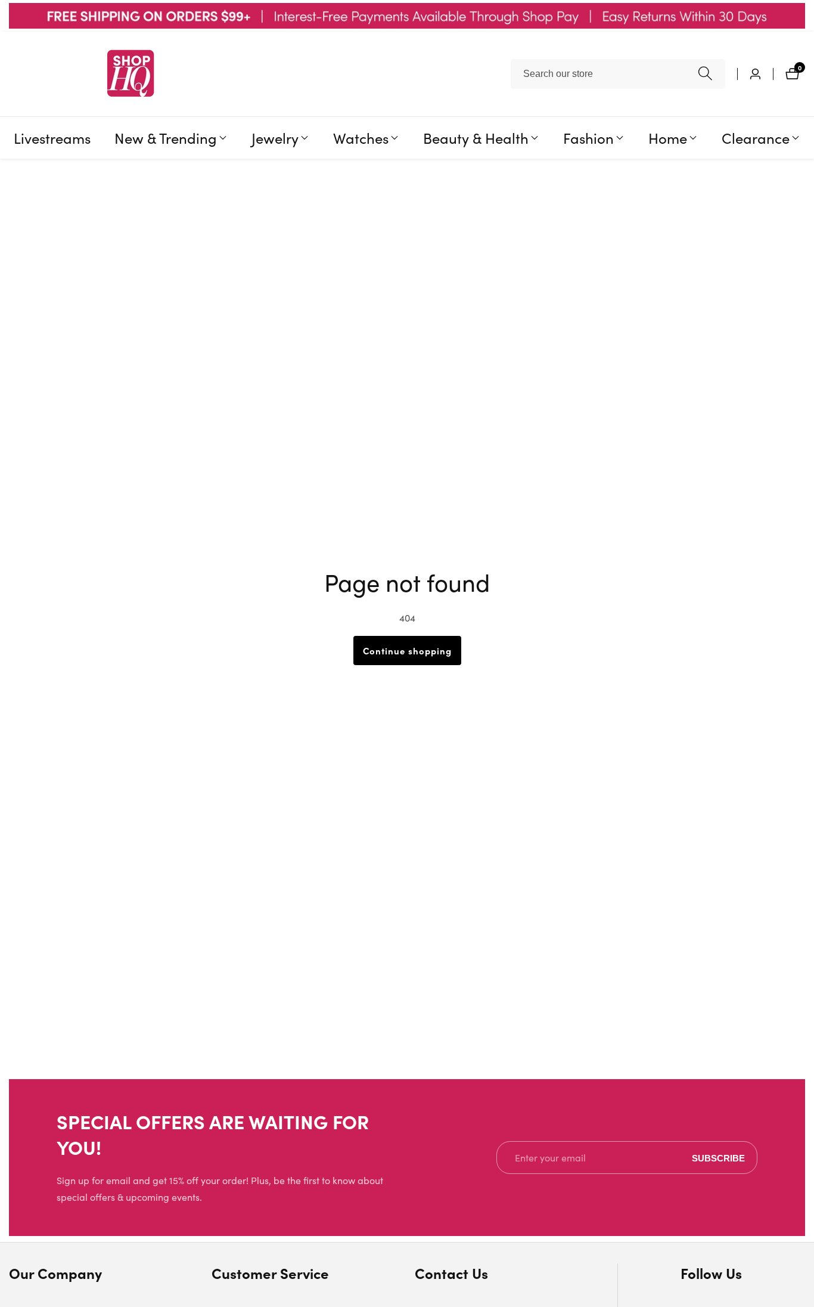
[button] (165, 138)
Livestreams (52, 137)
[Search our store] (705, 73)
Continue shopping (407, 650)
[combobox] (618, 74)
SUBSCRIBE (718, 1157)
